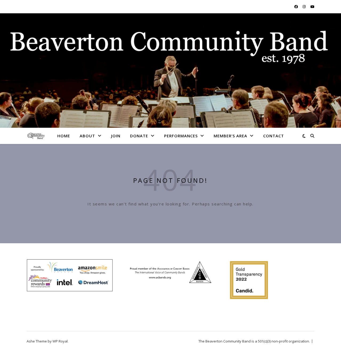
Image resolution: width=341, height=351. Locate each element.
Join (115, 135)
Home (63, 135)
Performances (181, 135)
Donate (139, 135)
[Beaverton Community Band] (36, 135)
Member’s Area (230, 135)
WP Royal (60, 341)
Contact (273, 135)
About (87, 135)
